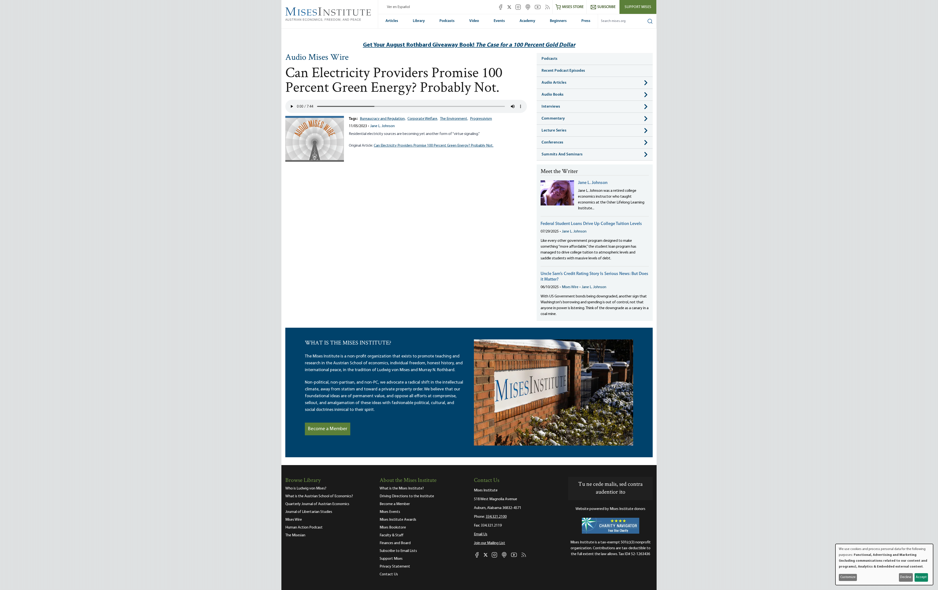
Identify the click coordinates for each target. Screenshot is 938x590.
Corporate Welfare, (422, 119)
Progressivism (481, 119)
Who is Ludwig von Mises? (305, 488)
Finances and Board (395, 543)
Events (499, 21)
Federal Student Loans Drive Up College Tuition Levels (591, 224)
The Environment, (454, 119)
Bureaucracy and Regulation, (382, 119)
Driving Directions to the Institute (407, 496)
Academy (527, 21)
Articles (391, 21)
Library (419, 21)
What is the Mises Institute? (402, 488)
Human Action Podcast (304, 527)
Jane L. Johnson (382, 126)
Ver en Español (398, 7)
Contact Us (389, 574)
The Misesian (295, 535)
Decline (905, 577)
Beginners (558, 21)
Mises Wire (570, 287)
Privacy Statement (395, 567)
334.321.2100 (496, 517)
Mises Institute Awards (398, 520)
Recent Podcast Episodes (563, 71)
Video (474, 21)
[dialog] (884, 564)
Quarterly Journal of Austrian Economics (317, 504)
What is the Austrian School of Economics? (319, 496)
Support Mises (638, 7)
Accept (921, 577)
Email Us (480, 534)
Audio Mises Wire (317, 57)
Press (585, 21)
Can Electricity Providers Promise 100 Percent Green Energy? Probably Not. (433, 146)
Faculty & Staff (392, 535)
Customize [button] (848, 577)
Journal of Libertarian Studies (308, 512)
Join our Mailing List (489, 543)
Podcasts (447, 21)
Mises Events (390, 512)
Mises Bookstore (393, 527)
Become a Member (327, 429)
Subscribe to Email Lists (398, 551)
